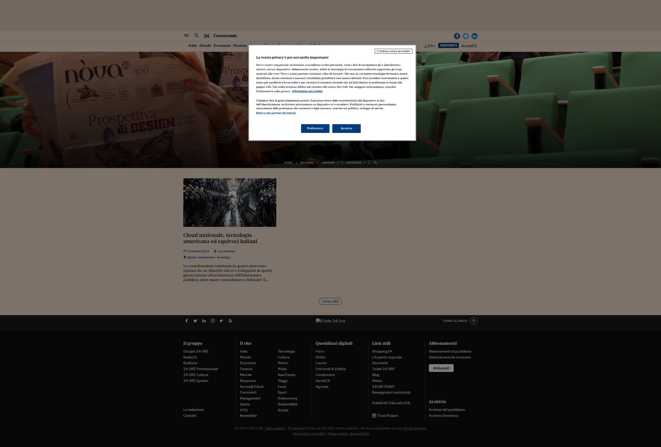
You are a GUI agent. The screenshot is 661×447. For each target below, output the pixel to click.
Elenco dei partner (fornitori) (276, 113)
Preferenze (315, 128)
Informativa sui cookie (307, 91)
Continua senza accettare (393, 51)
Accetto (346, 128)
